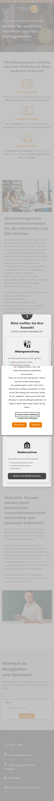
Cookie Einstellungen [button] (27, 418)
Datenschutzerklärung (27, 415)
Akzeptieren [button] (19, 425)
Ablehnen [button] (35, 425)
